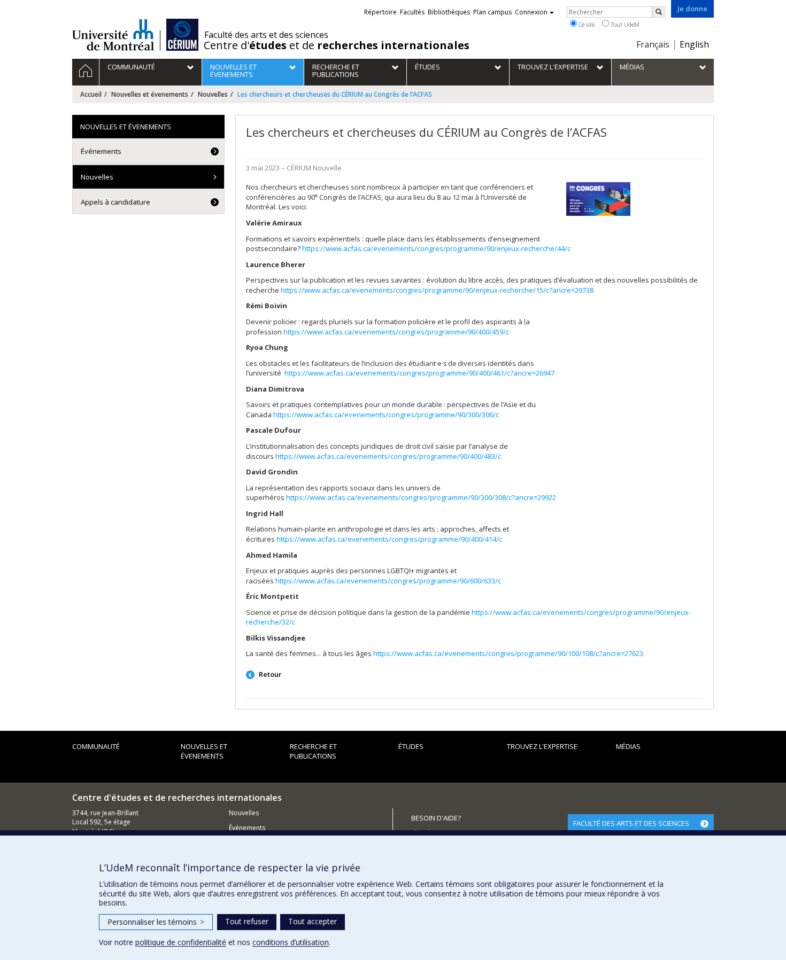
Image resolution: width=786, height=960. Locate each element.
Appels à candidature (115, 202)
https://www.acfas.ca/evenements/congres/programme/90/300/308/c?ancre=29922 (421, 497)
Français (652, 44)
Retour (269, 674)
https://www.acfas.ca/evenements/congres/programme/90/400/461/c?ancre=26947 (419, 373)
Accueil (91, 94)
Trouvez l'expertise (542, 746)
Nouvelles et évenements (149, 94)
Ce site (586, 24)
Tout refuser (246, 921)
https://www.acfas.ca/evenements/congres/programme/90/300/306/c (386, 414)
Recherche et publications (313, 751)
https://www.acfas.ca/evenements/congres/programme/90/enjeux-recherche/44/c (436, 248)
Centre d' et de (336, 45)
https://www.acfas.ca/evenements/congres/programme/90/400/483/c (388, 456)
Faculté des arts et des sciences (266, 34)
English (694, 44)
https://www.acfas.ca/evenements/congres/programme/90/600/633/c (388, 581)
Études (410, 746)
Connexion (531, 12)
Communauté (96, 746)
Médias (628, 746)
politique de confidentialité (180, 942)
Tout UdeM (624, 24)
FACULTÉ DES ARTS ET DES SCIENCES (631, 823)
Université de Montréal (113, 35)
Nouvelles (213, 94)
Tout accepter (312, 921)
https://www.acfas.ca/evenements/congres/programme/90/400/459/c (396, 332)
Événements (101, 151)
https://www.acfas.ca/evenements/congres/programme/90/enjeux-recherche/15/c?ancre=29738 (437, 290)
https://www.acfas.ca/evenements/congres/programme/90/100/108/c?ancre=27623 (508, 653)
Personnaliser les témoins (155, 922)
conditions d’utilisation (290, 942)
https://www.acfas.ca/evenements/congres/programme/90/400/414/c (389, 539)
